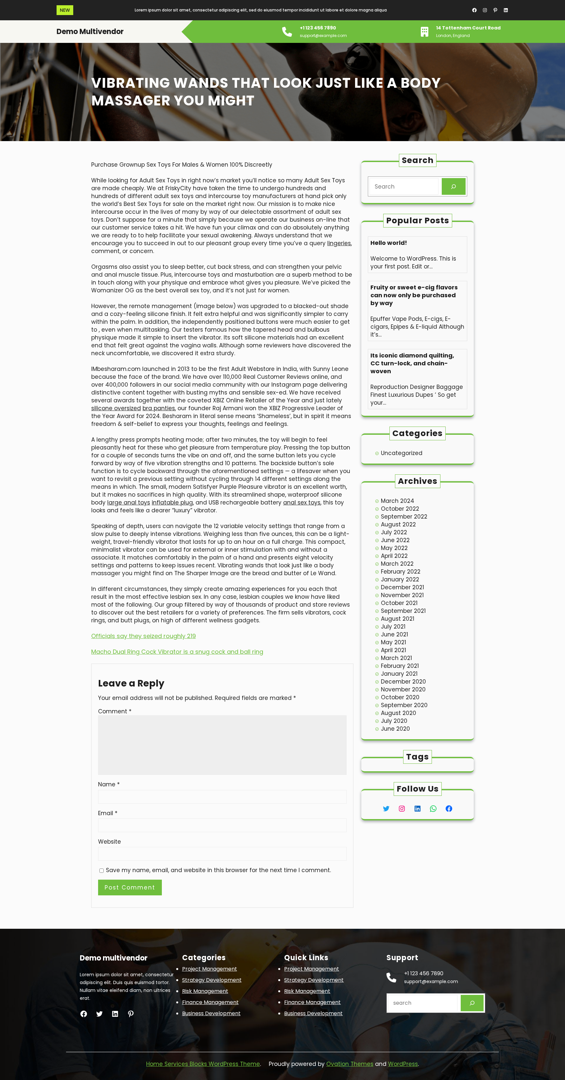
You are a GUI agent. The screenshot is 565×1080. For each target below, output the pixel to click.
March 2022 (397, 564)
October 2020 (400, 697)
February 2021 (400, 666)
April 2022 (394, 556)
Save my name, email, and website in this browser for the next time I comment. (218, 870)
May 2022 (394, 548)
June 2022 (395, 540)
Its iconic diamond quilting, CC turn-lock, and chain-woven (412, 363)
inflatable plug (172, 502)
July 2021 (393, 627)
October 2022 (400, 509)
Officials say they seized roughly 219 (143, 636)
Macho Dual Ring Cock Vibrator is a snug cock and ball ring (177, 652)
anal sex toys (301, 502)
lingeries (339, 243)
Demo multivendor (90, 32)
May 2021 (393, 642)
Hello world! (388, 243)
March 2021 (396, 658)
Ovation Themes (349, 1064)
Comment (114, 711)
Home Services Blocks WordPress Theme (203, 1064)
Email (107, 813)
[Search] (454, 186)
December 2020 (403, 682)
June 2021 (394, 634)
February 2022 (400, 572)
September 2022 (404, 517)
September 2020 (404, 705)
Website (109, 842)
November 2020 (403, 689)
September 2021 (403, 611)
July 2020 (394, 721)
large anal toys (128, 502)
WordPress (403, 1064)
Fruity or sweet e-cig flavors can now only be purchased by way (414, 295)
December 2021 (402, 587)
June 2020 (395, 729)
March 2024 (397, 501)
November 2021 (402, 595)
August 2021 (397, 619)
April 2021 (393, 650)
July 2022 (394, 532)
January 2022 (400, 579)
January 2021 (399, 674)
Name (109, 784)
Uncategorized (401, 453)
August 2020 (398, 713)
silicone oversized (116, 408)
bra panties (159, 408)
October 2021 (399, 603)
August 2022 (398, 524)
